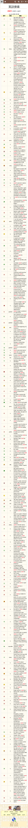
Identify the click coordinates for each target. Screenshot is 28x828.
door (15, 294)
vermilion (16, 519)
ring (17, 649)
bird (20, 764)
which (18, 517)
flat (19, 37)
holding (15, 40)
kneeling (17, 79)
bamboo (16, 360)
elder (15, 515)
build (16, 432)
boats (20, 233)
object (15, 173)
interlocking (16, 716)
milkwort (16, 567)
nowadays (23, 159)
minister (17, 87)
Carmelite (23, 54)
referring (16, 142)
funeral (20, 490)
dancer (22, 173)
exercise (24, 481)
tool (18, 297)
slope (20, 638)
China (24, 264)
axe (18, 706)
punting (22, 457)
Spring (21, 317)
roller (16, 402)
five (16, 212)
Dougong (16, 713)
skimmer (17, 447)
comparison (17, 165)
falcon (15, 771)
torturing (17, 200)
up (22, 103)
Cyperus (16, 526)
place (22, 73)
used (22, 292)
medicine (24, 569)
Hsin (21, 134)
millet (25, 752)
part (22, 603)
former (18, 501)
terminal (21, 278)
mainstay (23, 281)
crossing (16, 186)
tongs (15, 690)
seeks (23, 34)
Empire (21, 729)
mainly (15, 57)
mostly (15, 217)
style (16, 452)
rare (15, 105)
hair (15, 181)
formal (16, 358)
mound (24, 663)
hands (15, 538)
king (21, 222)
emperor (16, 90)
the (14, 43)
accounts (16, 209)
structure (23, 600)
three (25, 755)
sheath (15, 735)
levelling (16, 206)
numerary (16, 645)
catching (16, 627)
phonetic (18, 726)
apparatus (21, 626)
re (18, 671)
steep (15, 170)
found (22, 509)
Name (15, 514)
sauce (17, 781)
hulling (24, 396)
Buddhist (24, 51)
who (15, 135)
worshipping (22, 332)
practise (16, 481)
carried (15, 490)
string (20, 620)
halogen (16, 780)
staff (24, 228)
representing (17, 414)
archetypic (20, 158)
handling (16, 744)
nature (15, 188)
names (19, 45)
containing (16, 380)
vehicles (16, 646)
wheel (17, 632)
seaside (16, 510)
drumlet (24, 798)
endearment (21, 93)
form (20, 22)
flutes (19, 460)
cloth (15, 178)
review (15, 482)
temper (15, 189)
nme (19, 640)
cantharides (18, 610)
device (24, 63)
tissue (15, 496)
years (15, 413)
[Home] (5, 1)
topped (17, 168)
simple (16, 63)
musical (16, 598)
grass (24, 23)
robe (21, 788)
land (15, 638)
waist (15, 709)
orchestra (16, 253)
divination (20, 25)
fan (25, 488)
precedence (20, 410)
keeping (25, 477)
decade (23, 412)
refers (20, 655)
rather (21, 165)
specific (20, 230)
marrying (21, 671)
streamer (24, 473)
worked (21, 394)
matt (15, 512)
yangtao (20, 556)
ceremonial (16, 788)
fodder (22, 594)
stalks (15, 576)
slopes (18, 170)
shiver (15, 103)
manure (16, 20)
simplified (16, 22)
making (17, 233)
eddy (16, 336)
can (17, 274)
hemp (19, 571)
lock (17, 294)
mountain (21, 168)
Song (19, 504)
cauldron (21, 673)
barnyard (16, 535)
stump (24, 284)
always (15, 258)
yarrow (15, 574)
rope (19, 425)
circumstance (17, 308)
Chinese (16, 242)
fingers (15, 203)
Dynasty (16, 660)
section (23, 441)
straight (15, 292)
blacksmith (16, 691)
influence (21, 71)
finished (16, 463)
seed (20, 206)
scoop (22, 447)
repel (24, 582)
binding (20, 179)
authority (16, 305)
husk (22, 402)
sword (19, 604)
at (16, 99)
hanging (16, 494)
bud (18, 532)
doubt (21, 322)
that (15, 274)
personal (24, 57)
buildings (24, 291)
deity (24, 407)
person (19, 77)
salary (18, 412)
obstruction (20, 32)
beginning (22, 326)
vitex (15, 546)
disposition (20, 188)
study (19, 481)
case (15, 751)
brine (22, 784)
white (20, 286)
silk (19, 789)
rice (15, 397)
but (18, 371)
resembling (16, 769)
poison (15, 767)
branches (23, 272)
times (19, 26)
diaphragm (16, 758)
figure (23, 786)
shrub (23, 283)
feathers (24, 211)
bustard (16, 774)
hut (21, 289)
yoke (23, 649)
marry (20, 669)
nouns (21, 194)
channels (16, 366)
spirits (23, 751)
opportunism (17, 309)
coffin (18, 236)
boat (15, 506)
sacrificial (19, 751)
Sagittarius (20, 771)
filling (15, 364)
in (23, 25)
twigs (15, 571)
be (18, 103)
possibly (16, 556)
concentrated (17, 784)
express (20, 320)
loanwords (23, 195)
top (21, 37)
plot (23, 206)
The (15, 244)
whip (15, 418)
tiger (19, 627)
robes (15, 795)
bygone (20, 499)
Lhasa (19, 657)
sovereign (20, 223)
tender (15, 532)
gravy (22, 780)
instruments (21, 598)
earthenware (18, 363)
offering (15, 749)
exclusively (19, 161)
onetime (23, 501)
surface (16, 743)
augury (15, 264)
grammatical (17, 386)
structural (16, 715)
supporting (16, 241)
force (23, 66)
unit (19, 68)
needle (25, 389)
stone (17, 184)
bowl (25, 749)
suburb (19, 400)
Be (20, 679)
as (25, 26)
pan (15, 17)
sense (22, 777)
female (19, 524)
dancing (16, 176)
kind (20, 23)
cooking (24, 761)
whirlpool (17, 334)
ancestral (16, 76)
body (25, 685)
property (20, 189)
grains (23, 295)
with (17, 17)
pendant (22, 601)
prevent (22, 209)
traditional (22, 241)
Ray (15, 49)
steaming (17, 763)
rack (15, 245)
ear (21, 493)
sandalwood (17, 231)
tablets (18, 74)
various (15, 518)
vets (22, 531)
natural (15, 778)
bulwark (16, 115)
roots (15, 517)
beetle (24, 607)
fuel (14, 573)
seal (15, 77)
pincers (15, 23)
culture (15, 247)
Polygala (21, 567)
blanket (22, 330)
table (15, 374)
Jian (18, 543)
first (16, 48)
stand (15, 603)
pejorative (18, 777)
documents (21, 358)
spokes (25, 632)
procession (16, 491)
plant (20, 514)
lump (15, 108)
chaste (15, 548)
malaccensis (21, 526)
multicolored (17, 175)
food (20, 380)
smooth (16, 226)
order (15, 55)
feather (15, 470)
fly (14, 609)
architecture (17, 721)
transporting (17, 507)
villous (17, 540)
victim (21, 201)
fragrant (18, 754)
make (24, 192)
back (18, 630)
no (22, 632)
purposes (20, 518)
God (24, 408)
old (14, 499)
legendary (16, 764)
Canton (19, 557)
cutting (15, 707)
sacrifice (16, 665)
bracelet (23, 704)
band (21, 789)
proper (15, 45)
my (15, 219)
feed (18, 551)
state (23, 757)
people (19, 416)
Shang (17, 137)
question (16, 325)
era (17, 317)
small (15, 272)
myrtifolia (16, 568)
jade (20, 623)
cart (15, 632)
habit (25, 197)
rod (20, 228)
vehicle (25, 214)
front (19, 430)
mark (21, 323)
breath (15, 34)
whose (22, 764)
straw (15, 451)
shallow (21, 371)
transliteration (19, 43)
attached (24, 620)
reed (22, 574)
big (21, 231)
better (15, 167)
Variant (15, 357)
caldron (22, 382)
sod (15, 560)
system (23, 85)
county (23, 758)
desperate (20, 463)
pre (22, 454)
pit (14, 117)
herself (21, 142)
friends (22, 97)
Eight (19, 208)
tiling (21, 366)
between (23, 94)
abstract (17, 194)
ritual (20, 294)
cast (23, 604)
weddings (16, 669)
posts (25, 278)
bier (20, 634)
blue (21, 786)
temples (21, 76)
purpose (24, 230)
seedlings (16, 615)
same (22, 26)
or (22, 19)
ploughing (20, 65)
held (18, 173)
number (24, 430)
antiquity (17, 107)
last (21, 135)
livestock (16, 595)
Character (16, 42)
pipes (23, 460)
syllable (19, 48)
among (15, 97)
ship (21, 506)
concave (24, 364)
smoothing (16, 688)
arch (15, 32)
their (25, 179)
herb (17, 521)
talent (20, 637)
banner (15, 211)
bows (20, 69)
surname (21, 20)
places (19, 118)
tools (19, 744)
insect (24, 521)
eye (18, 383)
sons (19, 151)
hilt (24, 691)
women (24, 121)
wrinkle (15, 741)
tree (23, 30)
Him (17, 404)
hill (18, 638)
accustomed (23, 482)
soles (16, 732)
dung (20, 19)
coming (19, 668)
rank (24, 410)
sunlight (16, 216)
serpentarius (17, 772)
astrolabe (16, 263)
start (19, 252)
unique (20, 465)
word (16, 60)
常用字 (14, 11)
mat (19, 331)
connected (16, 291)
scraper (20, 205)
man (15, 668)
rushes (23, 424)
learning (20, 421)
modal (20, 347)
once (22, 314)
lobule (15, 493)
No (22, 679)
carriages (24, 746)
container (20, 474)
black (16, 786)
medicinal (17, 565)
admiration (16, 322)
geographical (17, 377)
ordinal (22, 432)
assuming (23, 77)
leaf (14, 441)
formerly (16, 94)
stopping (23, 339)
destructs (16, 614)
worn (15, 501)
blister (20, 607)
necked (15, 367)
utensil (17, 379)
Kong (15, 643)
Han (24, 454)
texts (15, 52)
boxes (15, 73)
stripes (23, 792)
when (16, 355)
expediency (22, 306)
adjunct (21, 645)
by (18, 140)
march (15, 685)
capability (16, 71)
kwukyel (16, 83)
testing (17, 69)
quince (15, 267)
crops (15, 270)
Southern (16, 641)
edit (23, 298)
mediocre (16, 637)
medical (24, 529)
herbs (21, 754)
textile (21, 791)
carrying (20, 629)
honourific (21, 404)
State (15, 504)
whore (21, 774)
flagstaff (20, 242)
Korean (15, 85)
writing (19, 85)
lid (17, 382)
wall (24, 280)
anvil (15, 706)
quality (24, 189)
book (19, 441)
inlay (15, 581)
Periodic (18, 680)
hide (15, 789)
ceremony (17, 473)
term (15, 93)
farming (20, 63)
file (14, 687)
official (15, 88)
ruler (23, 135)
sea (21, 108)
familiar (15, 485)
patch (19, 733)
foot (16, 396)
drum (19, 735)
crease (20, 741)
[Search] (15, 1)
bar (17, 108)
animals (24, 355)
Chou (15, 134)
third (16, 405)
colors (18, 212)
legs (18, 757)
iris (19, 589)
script (22, 452)
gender (23, 191)
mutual (15, 150)
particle (24, 347)
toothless (17, 225)
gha (19, 51)
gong (21, 683)
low (14, 113)
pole (21, 244)
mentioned (24, 578)
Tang (23, 658)
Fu (22, 334)
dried (15, 723)
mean (24, 222)
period (15, 455)
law (23, 151)
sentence (16, 100)
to (20, 73)
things (19, 40)
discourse (18, 312)
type (15, 755)
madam (21, 775)
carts (18, 648)
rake (21, 225)
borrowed (16, 385)
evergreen (19, 283)
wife (22, 95)
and (19, 95)
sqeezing (16, 201)
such (15, 408)
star (25, 556)
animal (15, 551)
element (21, 682)
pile (14, 234)
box (19, 239)
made (19, 211)
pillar (15, 283)
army (23, 471)
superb (24, 465)
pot (18, 369)
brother (15, 153)
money (15, 479)
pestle (17, 394)
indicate (24, 337)
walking (21, 31)
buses (15, 648)
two (21, 707)
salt (18, 778)
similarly (24, 609)
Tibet (24, 657)
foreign (24, 45)
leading (21, 214)
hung (15, 600)
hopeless (16, 465)
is (25, 165)
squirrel (15, 800)
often (23, 42)
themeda (21, 540)
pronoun (17, 139)
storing (20, 295)
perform (25, 263)
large (24, 369)
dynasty (21, 137)
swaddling (16, 624)
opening (16, 477)
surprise (16, 323)
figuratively (16, 537)
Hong (25, 641)
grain (25, 402)
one (22, 60)
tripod (23, 760)
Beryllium (16, 679)
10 (26, 412)
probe (18, 389)
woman (17, 129)
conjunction (16, 259)
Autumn (16, 318)
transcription (23, 46)
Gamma (24, 48)
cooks (16, 449)
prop (21, 175)
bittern (22, 783)
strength (20, 66)
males (15, 179)
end (20, 99)
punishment (21, 709)
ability (23, 69)
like (17, 474)
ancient (15, 26)
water (20, 364)
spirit (15, 74)
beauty (15, 146)
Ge (20, 757)
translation (16, 195)
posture (21, 79)
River (24, 334)
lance (24, 677)
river (19, 186)
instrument (16, 39)
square (20, 234)
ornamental (16, 791)
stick (24, 31)
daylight (20, 216)
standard (16, 303)
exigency (16, 306)
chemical (16, 682)
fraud (25, 209)
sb (18, 707)
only (15, 123)
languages (16, 46)
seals (23, 519)
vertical (18, 244)
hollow (15, 757)
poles (15, 597)
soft (23, 494)
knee (24, 788)
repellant (16, 523)
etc (21, 648)
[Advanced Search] (18, 1)
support (19, 600)
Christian (20, 408)
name (15, 59)
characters (16, 82)
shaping (16, 298)
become (23, 484)
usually (15, 407)
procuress (16, 775)
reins (21, 652)
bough (15, 30)
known (15, 120)
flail (14, 269)
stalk (19, 17)
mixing (24, 518)
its (24, 493)
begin (19, 311)
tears (23, 383)
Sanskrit (16, 51)
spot (17, 339)
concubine (20, 132)
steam (17, 573)
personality (23, 315)
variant (24, 158)
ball (14, 738)
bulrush (15, 590)
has (18, 515)
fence (17, 113)
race (20, 336)
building (19, 280)
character (16, 191)
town (20, 543)
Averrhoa (16, 554)
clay (16, 476)
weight (20, 301)
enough (15, 372)
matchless (16, 466)
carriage (16, 651)
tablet (15, 419)
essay (15, 443)
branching (21, 342)
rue (14, 521)
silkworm (23, 245)
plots (22, 226)
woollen (19, 330)
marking (22, 666)
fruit (19, 553)
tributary (16, 342)
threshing (22, 269)
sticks (23, 275)
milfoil (19, 574)
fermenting (21, 752)
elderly (15, 416)
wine (22, 665)
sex (20, 191)
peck (19, 238)
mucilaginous (23, 515)
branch (19, 30)
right (23, 303)
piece (19, 494)
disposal (16, 19)
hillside (15, 392)
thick (19, 780)
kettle (17, 673)
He (14, 404)
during (18, 658)
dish (24, 374)
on (18, 446)
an (19, 83)
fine (15, 286)
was (17, 135)
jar (18, 367)
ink (19, 519)
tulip (17, 748)
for (24, 17)
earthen (16, 369)
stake (24, 233)
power (15, 68)
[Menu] (1, 1)
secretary (23, 769)
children (25, 629)
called (22, 553)
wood (15, 236)
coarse (16, 424)
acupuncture (21, 391)
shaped (23, 238)
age (21, 414)
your (19, 88)
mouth (21, 102)
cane (15, 228)
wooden (16, 239)
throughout (16, 454)
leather (18, 723)
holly (20, 284)
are (20, 517)
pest (21, 615)
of (18, 19)
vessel (23, 294)
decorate (16, 214)
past (17, 499)
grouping (16, 652)
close (19, 97)
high (22, 87)
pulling (24, 427)
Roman (17, 729)
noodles (16, 783)
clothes (17, 621)
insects (15, 584)
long (25, 366)
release (15, 36)
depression (18, 117)
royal (20, 219)
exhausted (16, 462)
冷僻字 (19, 11)
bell (16, 601)
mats (15, 543)
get (18, 482)
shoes (19, 581)
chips (19, 360)
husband (16, 95)
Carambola (21, 554)
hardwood (16, 278)
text (15, 300)
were (25, 598)
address (16, 91)
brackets (16, 718)
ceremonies (17, 666)
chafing (21, 374)
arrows (20, 287)
